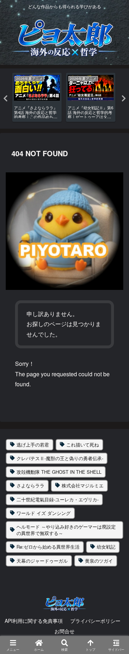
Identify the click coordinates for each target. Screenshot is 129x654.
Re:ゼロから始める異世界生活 (48, 546)
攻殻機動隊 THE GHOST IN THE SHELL (58, 471)
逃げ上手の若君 (32, 444)
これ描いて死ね (82, 444)
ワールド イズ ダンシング (43, 513)
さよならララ (30, 485)
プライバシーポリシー (95, 620)
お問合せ (64, 631)
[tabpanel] (37, 97)
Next (123, 98)
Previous (5, 98)
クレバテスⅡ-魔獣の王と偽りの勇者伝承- (59, 458)
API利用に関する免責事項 (34, 620)
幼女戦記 (106, 546)
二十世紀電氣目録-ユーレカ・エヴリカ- (57, 499)
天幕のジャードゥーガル (42, 560)
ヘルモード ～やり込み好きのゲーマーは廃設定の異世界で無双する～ (66, 529)
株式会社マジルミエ (83, 485)
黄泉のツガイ (99, 560)
